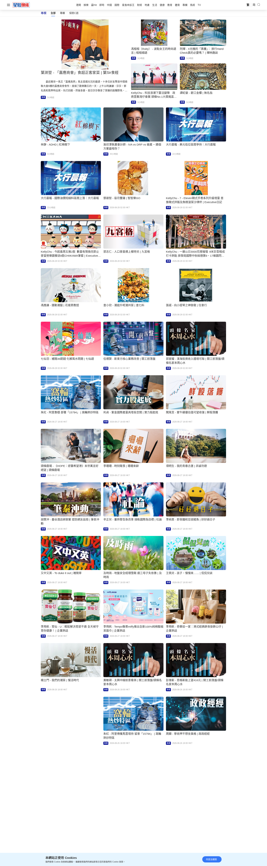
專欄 (62, 13)
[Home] (21, 4)
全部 (53, 13)
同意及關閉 (211, 859)
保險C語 (73, 13)
